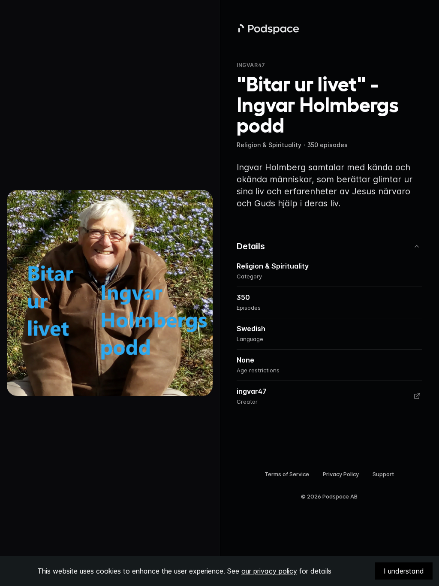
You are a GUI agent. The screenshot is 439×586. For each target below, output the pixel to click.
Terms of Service (287, 474)
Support (383, 474)
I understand (404, 571)
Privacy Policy (341, 474)
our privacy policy (269, 571)
